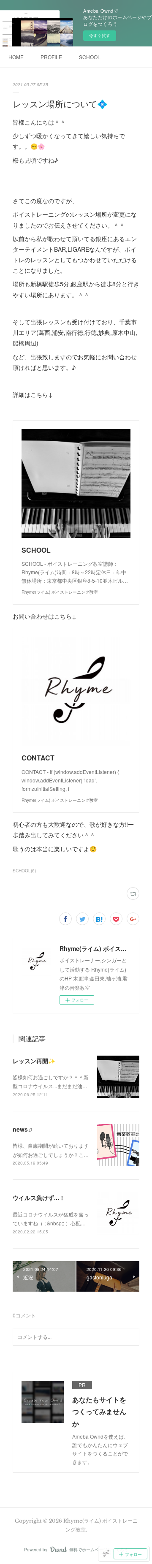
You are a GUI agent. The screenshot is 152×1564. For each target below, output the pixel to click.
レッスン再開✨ (34, 1060)
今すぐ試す (99, 35)
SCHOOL (89, 56)
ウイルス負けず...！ (39, 1197)
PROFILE (51, 56)
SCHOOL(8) (24, 871)
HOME (16, 56)
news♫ (23, 1129)
